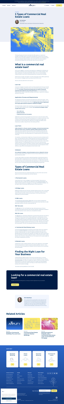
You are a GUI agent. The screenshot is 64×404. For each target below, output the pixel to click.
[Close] (16, 390)
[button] (52, 6)
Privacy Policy (44, 393)
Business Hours (30, 383)
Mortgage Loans (9, 377)
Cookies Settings (9, 400)
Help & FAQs (40, 374)
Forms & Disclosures (31, 377)
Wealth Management (10, 383)
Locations (47, 5)
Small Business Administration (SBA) (24, 200)
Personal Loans (9, 380)
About (18, 374)
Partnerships (19, 383)
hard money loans (23, 229)
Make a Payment (41, 383)
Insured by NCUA (55, 399)
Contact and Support (20, 380)
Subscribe (54, 390)
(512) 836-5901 (43, 2)
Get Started (14, 284)
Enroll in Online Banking (42, 377)
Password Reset (41, 380)
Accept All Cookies (9, 398)
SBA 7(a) (18, 208)
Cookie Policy (22, 400)
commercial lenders (41, 181)
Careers (18, 377)
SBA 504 (18, 215)
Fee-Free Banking (9, 374)
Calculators (30, 380)
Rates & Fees (30, 374)
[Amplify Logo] (32, 5)
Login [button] (59, 5)
